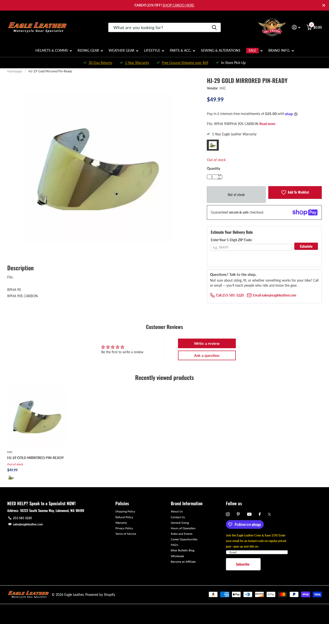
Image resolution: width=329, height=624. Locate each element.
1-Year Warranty (137, 63)
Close (323, 5)
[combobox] (164, 27)
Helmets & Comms (51, 50)
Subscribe (243, 564)
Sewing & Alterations (220, 50)
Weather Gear (121, 50)
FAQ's (174, 545)
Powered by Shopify (100, 594)
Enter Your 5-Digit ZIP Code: (231, 240)
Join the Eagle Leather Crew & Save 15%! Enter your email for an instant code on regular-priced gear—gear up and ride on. (256, 541)
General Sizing (180, 522)
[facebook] (260, 514)
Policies (122, 503)
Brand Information (187, 503)
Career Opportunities (184, 539)
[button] (219, 178)
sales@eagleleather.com (28, 524)
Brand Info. (279, 50)
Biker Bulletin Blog (182, 550)
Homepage (14, 71)
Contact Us (178, 517)
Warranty (121, 522)
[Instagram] (228, 514)
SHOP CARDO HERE (178, 5)
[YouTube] (249, 514)
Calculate (306, 246)
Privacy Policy (124, 528)
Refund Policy (124, 517)
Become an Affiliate (183, 561)
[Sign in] (296, 27)
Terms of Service (125, 534)
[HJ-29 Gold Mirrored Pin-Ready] (37, 416)
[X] (269, 514)
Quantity (213, 168)
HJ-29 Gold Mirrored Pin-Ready (35, 458)
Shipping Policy (125, 511)
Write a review (207, 343)
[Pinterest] (238, 514)
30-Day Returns (100, 63)
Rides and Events (181, 534)
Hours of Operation (183, 528)
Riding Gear (88, 50)
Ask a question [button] (206, 355)
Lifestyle (152, 50)
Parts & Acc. (180, 50)
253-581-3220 (22, 518)
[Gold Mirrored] (11, 477)
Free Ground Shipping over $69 (185, 63)
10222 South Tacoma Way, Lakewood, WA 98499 (52, 510)
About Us (177, 511)
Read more (267, 124)
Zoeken (214, 27)
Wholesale (177, 556)
